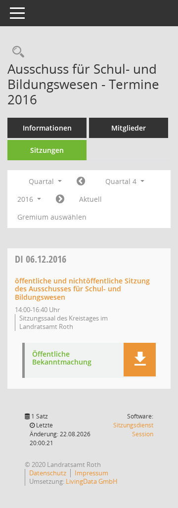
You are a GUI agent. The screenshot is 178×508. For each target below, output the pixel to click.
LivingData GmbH (92, 481)
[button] (140, 359)
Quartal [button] (42, 181)
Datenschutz (47, 472)
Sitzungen (47, 150)
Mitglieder (128, 128)
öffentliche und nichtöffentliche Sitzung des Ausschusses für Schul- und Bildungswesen (82, 289)
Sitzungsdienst (133, 429)
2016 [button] (26, 199)
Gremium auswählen (52, 217)
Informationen (47, 128)
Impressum (91, 472)
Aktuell (90, 199)
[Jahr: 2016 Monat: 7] (80, 181)
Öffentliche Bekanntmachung (61, 358)
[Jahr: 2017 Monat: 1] (60, 199)
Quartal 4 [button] (121, 181)
